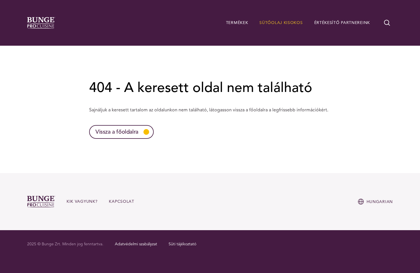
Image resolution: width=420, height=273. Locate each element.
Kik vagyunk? (82, 201)
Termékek (237, 22)
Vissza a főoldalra (116, 131)
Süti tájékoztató (182, 244)
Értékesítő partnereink (342, 22)
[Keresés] (387, 23)
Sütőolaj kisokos (281, 22)
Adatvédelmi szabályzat (136, 244)
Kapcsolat (121, 201)
